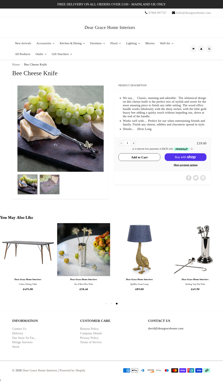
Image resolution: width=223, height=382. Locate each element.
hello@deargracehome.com (193, 12)
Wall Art (165, 43)
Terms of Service (91, 342)
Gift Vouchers (60, 54)
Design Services (22, 342)
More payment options (186, 165)
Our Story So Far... (24, 337)
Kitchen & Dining (71, 43)
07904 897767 (157, 12)
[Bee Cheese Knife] (60, 128)
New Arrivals (23, 43)
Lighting (131, 43)
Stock (15, 346)
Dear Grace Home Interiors (109, 27)
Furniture (96, 43)
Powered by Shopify (72, 370)
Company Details (91, 333)
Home (16, 64)
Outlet (39, 54)
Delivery (17, 333)
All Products (22, 54)
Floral (114, 43)
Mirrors (150, 43)
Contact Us (19, 328)
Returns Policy (89, 328)
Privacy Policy (89, 337)
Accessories (43, 43)
